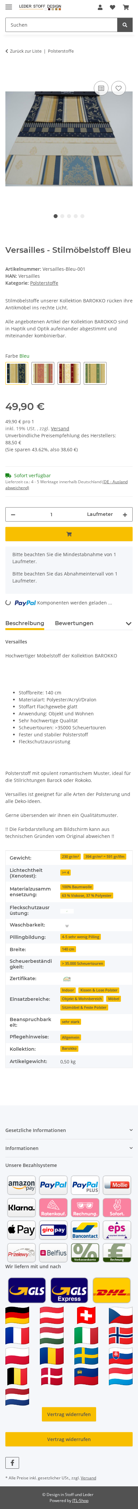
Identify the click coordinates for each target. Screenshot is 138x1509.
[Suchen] (125, 25)
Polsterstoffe (44, 283)
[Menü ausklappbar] (8, 4)
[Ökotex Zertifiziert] (67, 978)
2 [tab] (62, 216)
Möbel (113, 998)
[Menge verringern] (13, 514)
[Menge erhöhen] (125, 514)
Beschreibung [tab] (24, 623)
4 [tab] (76, 216)
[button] (100, 7)
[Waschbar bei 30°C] (67, 925)
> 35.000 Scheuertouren (82, 963)
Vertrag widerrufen (69, 1414)
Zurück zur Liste (26, 51)
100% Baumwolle (77, 887)
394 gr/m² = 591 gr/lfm (105, 856)
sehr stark (70, 1021)
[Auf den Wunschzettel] (118, 88)
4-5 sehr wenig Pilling (80, 937)
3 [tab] (69, 216)
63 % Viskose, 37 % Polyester (87, 895)
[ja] (67, 910)
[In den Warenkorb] (10, 72)
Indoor (68, 990)
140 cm (68, 949)
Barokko (69, 1048)
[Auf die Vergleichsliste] (101, 88)
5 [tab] (82, 216)
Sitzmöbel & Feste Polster (84, 1007)
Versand (60, 428)
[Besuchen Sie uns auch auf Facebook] (12, 1463)
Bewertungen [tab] (74, 623)
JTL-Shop (80, 1500)
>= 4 (65, 872)
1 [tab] (56, 216)
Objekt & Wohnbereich (82, 998)
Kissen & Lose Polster (99, 990)
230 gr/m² (70, 856)
